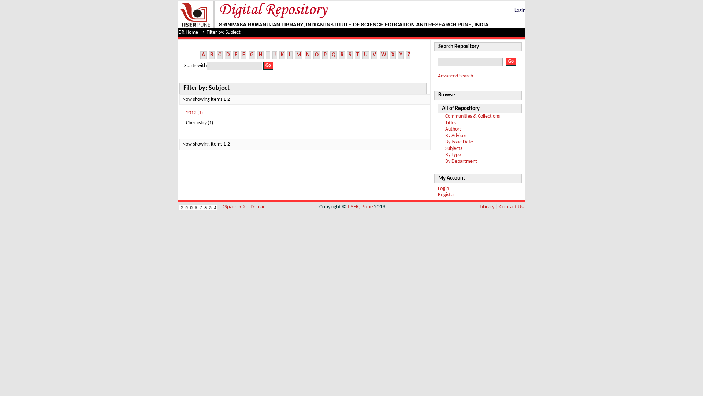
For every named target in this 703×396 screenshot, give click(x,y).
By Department (461, 161)
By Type (453, 155)
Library (487, 207)
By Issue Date (459, 142)
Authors (453, 129)
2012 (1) (194, 113)
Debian (258, 207)
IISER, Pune (360, 207)
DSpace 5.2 (234, 207)
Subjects (453, 148)
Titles (450, 123)
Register (446, 194)
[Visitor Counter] (198, 207)
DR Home (188, 32)
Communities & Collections (472, 116)
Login (519, 10)
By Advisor (455, 135)
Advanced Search (455, 76)
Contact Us (511, 207)
